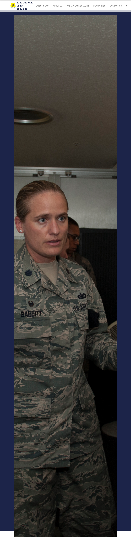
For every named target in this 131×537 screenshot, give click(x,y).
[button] (4, 6)
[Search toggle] (126, 6)
